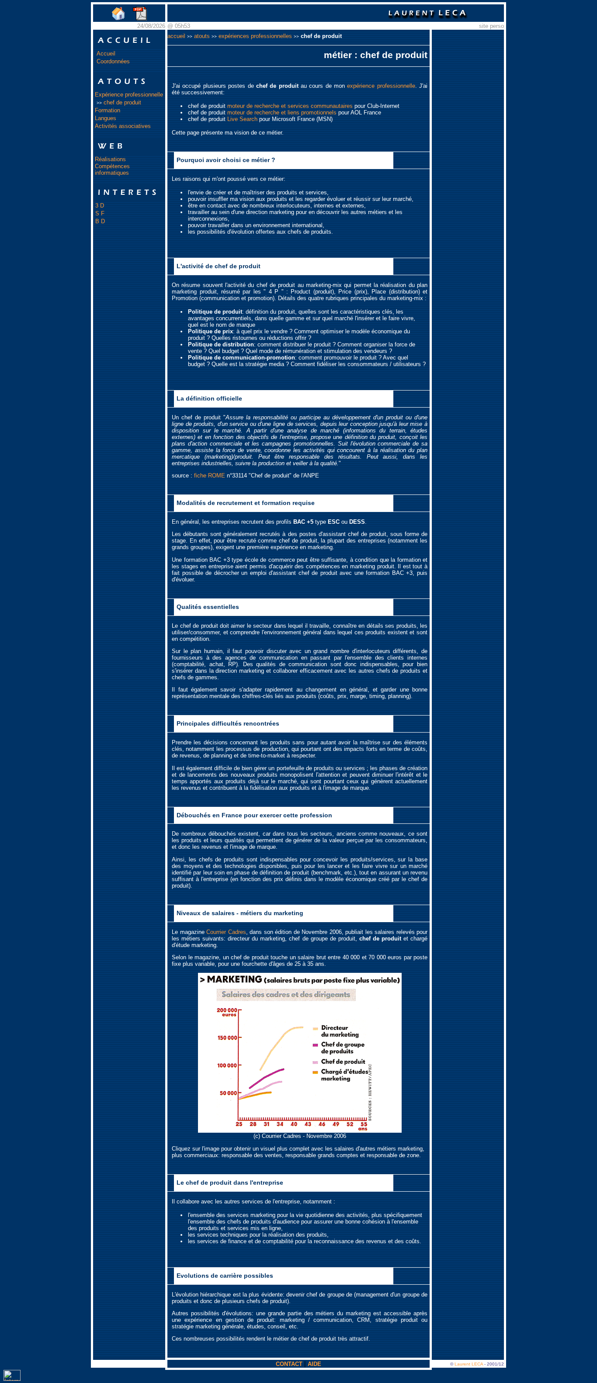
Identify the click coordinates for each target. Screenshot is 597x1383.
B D (100, 221)
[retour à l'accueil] (118, 19)
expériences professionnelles (255, 36)
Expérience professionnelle (129, 94)
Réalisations (110, 159)
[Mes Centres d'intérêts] (129, 199)
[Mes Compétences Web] (129, 153)
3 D (99, 205)
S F (99, 213)
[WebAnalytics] (12, 1379)
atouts (202, 36)
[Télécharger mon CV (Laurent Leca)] (140, 19)
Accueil (106, 53)
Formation (107, 110)
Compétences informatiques (112, 169)
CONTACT (289, 1364)
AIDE (314, 1364)
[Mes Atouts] (129, 88)
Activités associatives (123, 126)
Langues (105, 118)
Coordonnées (113, 61)
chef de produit (122, 102)
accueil (176, 36)
